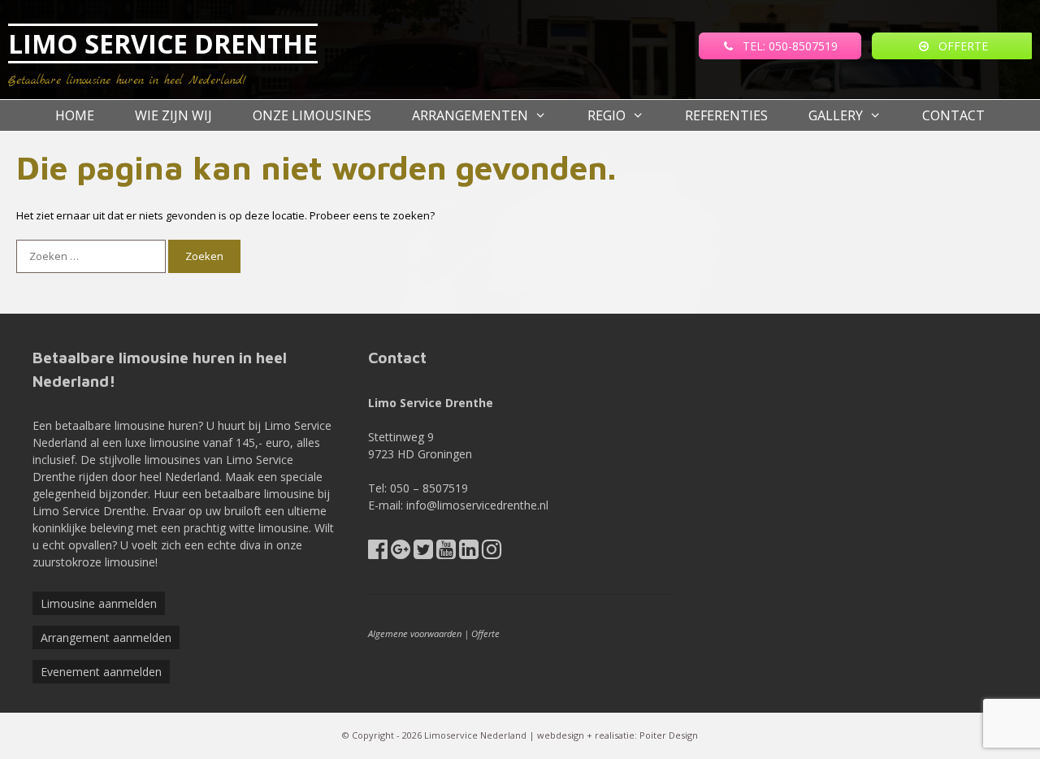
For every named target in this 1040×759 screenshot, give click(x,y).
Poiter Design (668, 735)
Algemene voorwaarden (415, 633)
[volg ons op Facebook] (378, 553)
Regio (606, 115)
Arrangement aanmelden (106, 637)
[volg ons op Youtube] (446, 553)
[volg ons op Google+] (400, 553)
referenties (726, 115)
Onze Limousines (312, 115)
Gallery (835, 115)
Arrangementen (470, 115)
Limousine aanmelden (99, 603)
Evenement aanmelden (101, 671)
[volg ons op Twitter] (423, 553)
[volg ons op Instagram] (491, 553)
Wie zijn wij (173, 115)
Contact (953, 115)
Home (74, 115)
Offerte (485, 633)
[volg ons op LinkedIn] (469, 553)
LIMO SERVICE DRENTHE (163, 43)
